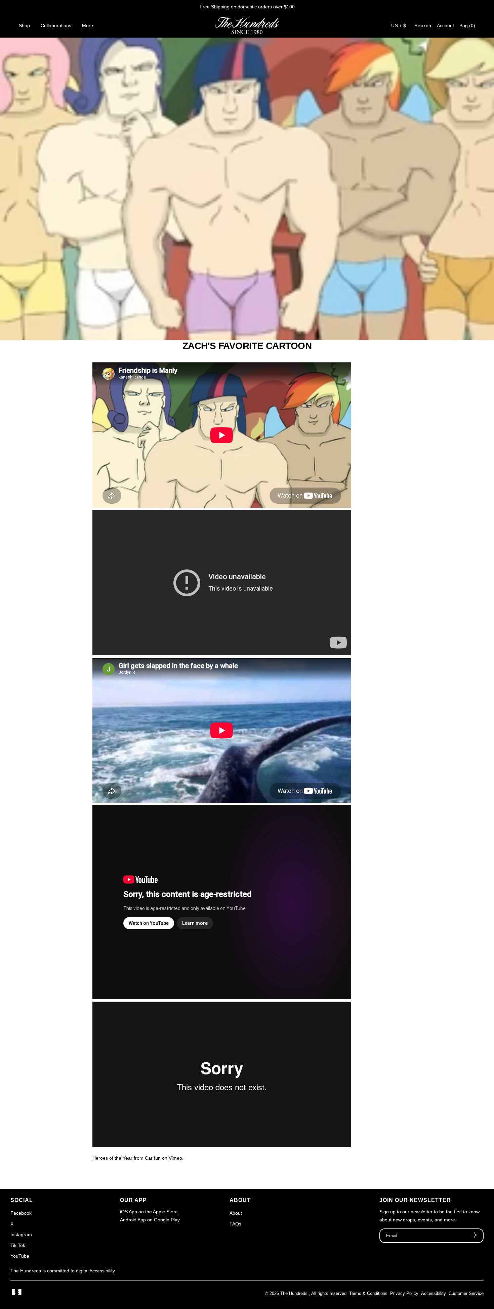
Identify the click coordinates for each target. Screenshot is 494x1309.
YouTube (19, 1256)
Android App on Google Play (150, 1219)
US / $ (398, 25)
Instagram (21, 1234)
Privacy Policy (404, 1293)
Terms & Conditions (368, 1293)
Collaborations (56, 25)
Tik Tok (17, 1245)
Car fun (153, 1158)
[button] (467, 25)
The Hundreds (293, 1293)
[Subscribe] (474, 1235)
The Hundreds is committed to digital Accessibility (62, 1270)
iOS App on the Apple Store (149, 1211)
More (87, 25)
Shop (24, 25)
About (236, 1213)
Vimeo (175, 1158)
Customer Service (466, 1293)
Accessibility (433, 1293)
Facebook (21, 1213)
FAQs (235, 1223)
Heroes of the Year (112, 1158)
